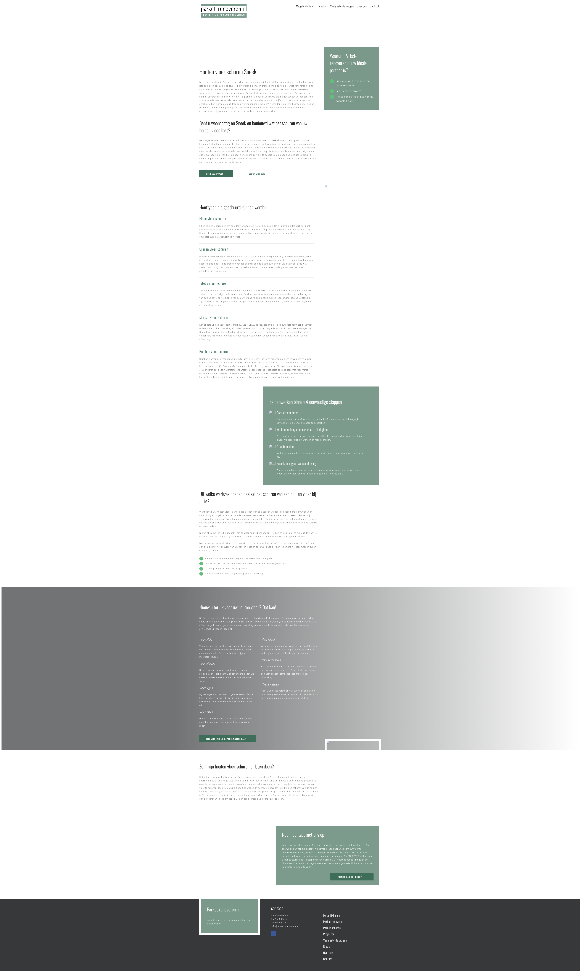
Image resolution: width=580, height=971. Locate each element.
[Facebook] (273, 933)
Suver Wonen (214, 923)
